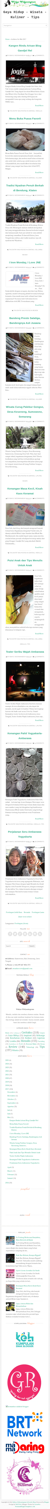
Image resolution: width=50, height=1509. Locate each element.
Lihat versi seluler (25, 916)
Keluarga (38, 249)
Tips (28, 644)
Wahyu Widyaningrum (17, 55)
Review (25, 255)
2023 (7, 1067)
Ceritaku (32, 111)
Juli (8, 1110)
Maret (9, 1171)
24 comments (39, 55)
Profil (21, 1044)
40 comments (39, 328)
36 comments (39, 195)
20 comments (39, 570)
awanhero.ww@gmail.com (22, 968)
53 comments (39, 657)
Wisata (24, 481)
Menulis (39, 111)
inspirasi (27, 1035)
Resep (42, 1044)
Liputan (39, 476)
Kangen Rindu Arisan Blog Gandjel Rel (24, 1120)
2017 (7, 1089)
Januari (10, 1178)
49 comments (39, 267)
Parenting (41, 1041)
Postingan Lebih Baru (14, 912)
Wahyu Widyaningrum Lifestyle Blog (23, 1502)
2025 (7, 1060)
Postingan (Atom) (21, 923)
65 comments (39, 123)
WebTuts (18, 1504)
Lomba (13, 1041)
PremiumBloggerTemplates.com (25, 1506)
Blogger (46, 1502)
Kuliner (39, 178)
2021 (7, 1074)
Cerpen (42, 1033)
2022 (7, 1071)
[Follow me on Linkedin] (30, 934)
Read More (39, 105)
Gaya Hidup (13, 1035)
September (11, 1103)
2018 (7, 1085)
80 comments (39, 498)
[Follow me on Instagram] (35, 934)
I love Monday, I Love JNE (25, 262)
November (11, 1096)
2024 (7, 1064)
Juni (8, 1113)
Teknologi (30, 1047)
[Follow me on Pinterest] (25, 934)
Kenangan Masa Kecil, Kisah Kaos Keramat (25, 1149)
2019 (7, 1082)
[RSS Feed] (40, 934)
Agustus (10, 1106)
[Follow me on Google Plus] (20, 934)
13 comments (39, 743)
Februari (10, 1174)
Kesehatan (15, 1038)
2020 (7, 1078)
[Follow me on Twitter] (15, 934)
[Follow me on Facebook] (10, 934)
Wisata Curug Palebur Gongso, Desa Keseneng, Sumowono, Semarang (25, 411)
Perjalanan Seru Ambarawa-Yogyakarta (24, 1163)
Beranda (27, 912)
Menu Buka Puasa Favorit (25, 118)
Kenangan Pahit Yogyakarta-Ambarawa (24, 1159)
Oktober (10, 1099)
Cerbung (16, 1033)
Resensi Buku (31, 1044)
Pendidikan (12, 1044)
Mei (8, 1117)
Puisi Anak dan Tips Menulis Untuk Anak (25, 1152)
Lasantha (37, 1504)
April (9, 1167)
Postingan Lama (38, 912)
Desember (11, 1092)
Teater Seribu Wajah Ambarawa (25, 651)
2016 (7, 1182)
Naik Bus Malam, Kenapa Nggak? (28, 1255)
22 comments (39, 421)
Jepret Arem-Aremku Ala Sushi (27, 1270)
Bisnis (7, 1033)
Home (7, 39)
